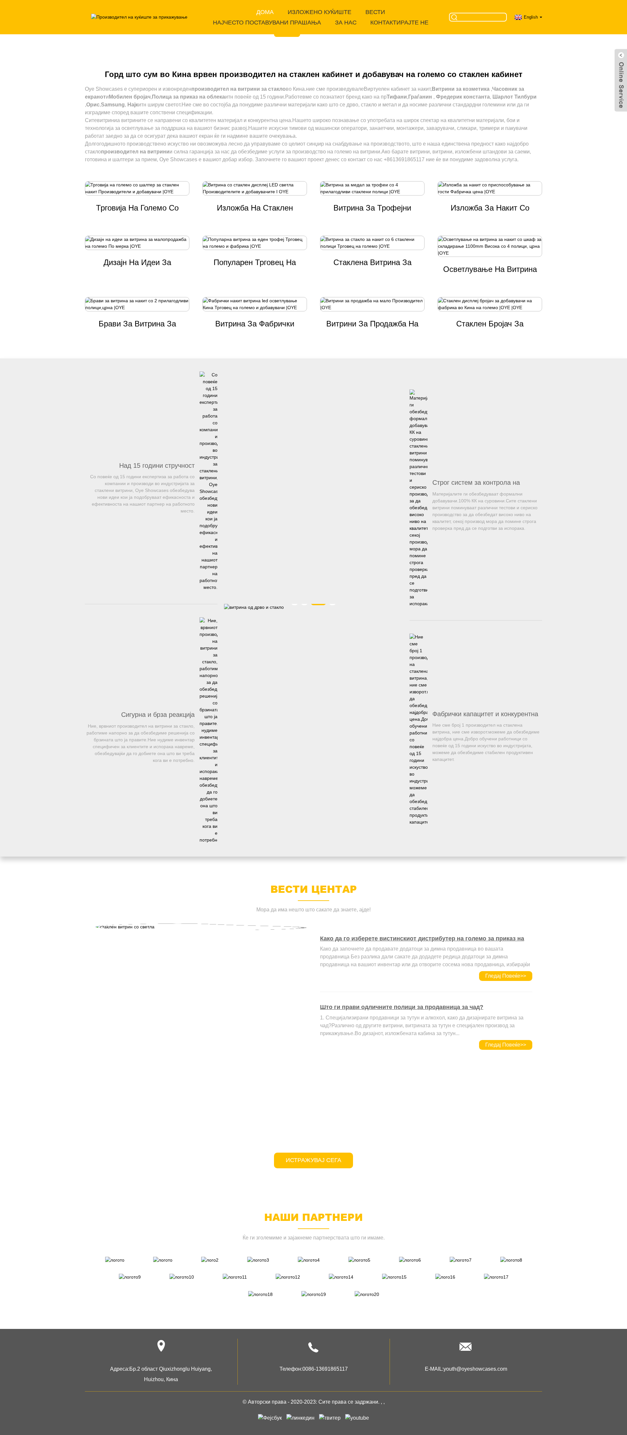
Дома (265, 12)
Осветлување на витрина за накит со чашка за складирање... (490, 270)
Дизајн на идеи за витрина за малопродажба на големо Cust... (137, 263)
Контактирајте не (399, 22)
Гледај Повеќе (505, 976)
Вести (375, 12)
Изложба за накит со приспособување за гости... (490, 208)
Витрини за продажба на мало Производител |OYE (372, 324)
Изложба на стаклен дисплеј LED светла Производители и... (255, 208)
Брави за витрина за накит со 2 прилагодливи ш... (137, 324)
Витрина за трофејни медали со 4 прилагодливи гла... (372, 208)
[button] (34, 27)
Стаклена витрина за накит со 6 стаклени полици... (372, 263)
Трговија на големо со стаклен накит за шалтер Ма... (137, 208)
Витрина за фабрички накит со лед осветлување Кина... (254, 324)
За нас (346, 22)
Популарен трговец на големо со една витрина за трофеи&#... (254, 263)
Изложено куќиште (319, 12)
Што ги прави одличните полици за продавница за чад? (401, 1007)
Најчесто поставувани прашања (267, 22)
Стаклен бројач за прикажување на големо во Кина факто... (490, 324)
